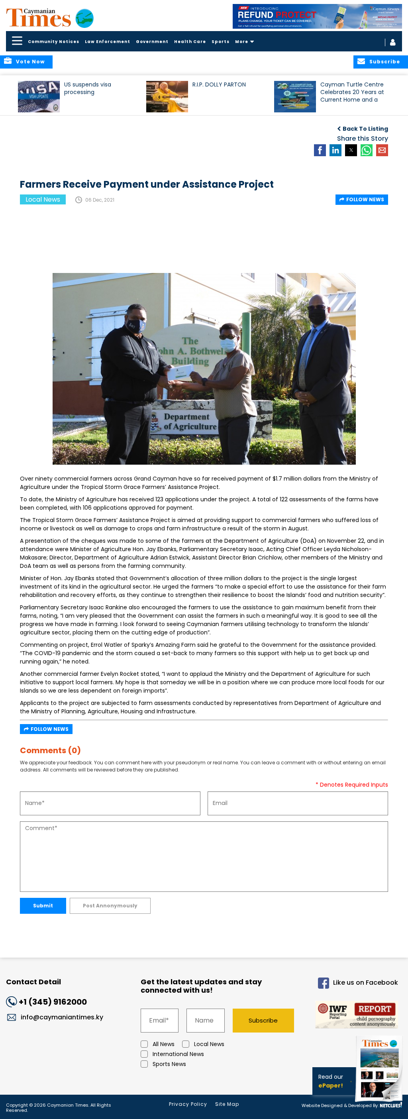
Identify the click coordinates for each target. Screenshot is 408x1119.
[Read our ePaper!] (380, 1102)
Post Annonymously (110, 905)
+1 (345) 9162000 (53, 1001)
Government (152, 42)
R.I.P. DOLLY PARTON (219, 84)
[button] (39, 96)
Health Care (190, 42)
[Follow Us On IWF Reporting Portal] (353, 1016)
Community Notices (53, 42)
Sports (221, 42)
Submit (43, 905)
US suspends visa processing (87, 88)
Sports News (169, 1064)
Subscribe (263, 1020)
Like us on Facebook (365, 982)
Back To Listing (365, 129)
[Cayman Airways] (317, 16)
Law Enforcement (107, 42)
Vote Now (30, 61)
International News (178, 1054)
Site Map (227, 1104)
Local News (209, 1044)
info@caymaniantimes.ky (62, 1017)
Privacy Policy (188, 1104)
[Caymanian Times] (50, 17)
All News (164, 1044)
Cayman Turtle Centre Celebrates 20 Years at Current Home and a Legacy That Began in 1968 (352, 96)
